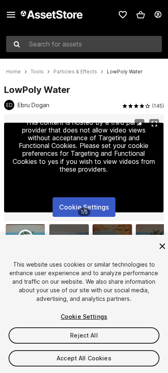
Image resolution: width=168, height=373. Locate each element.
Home (13, 72)
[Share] (139, 124)
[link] (123, 15)
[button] (141, 15)
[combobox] (84, 44)
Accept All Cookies (84, 358)
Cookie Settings (84, 207)
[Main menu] (11, 15)
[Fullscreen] (154, 124)
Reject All (83, 335)
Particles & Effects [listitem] (75, 72)
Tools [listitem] (37, 72)
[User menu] (158, 15)
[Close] (162, 246)
